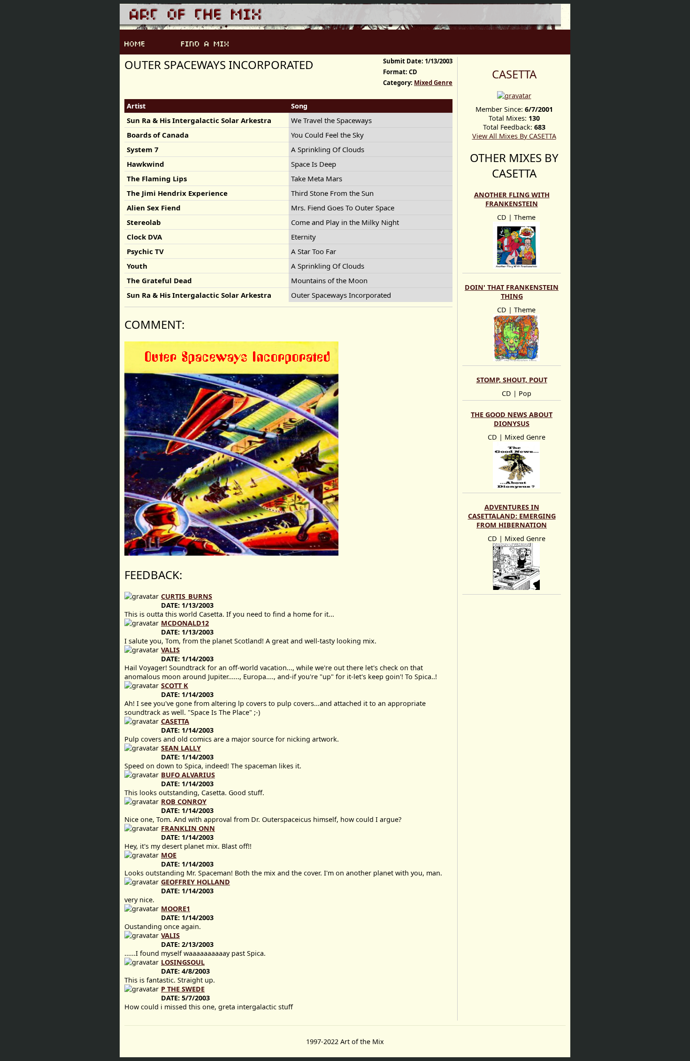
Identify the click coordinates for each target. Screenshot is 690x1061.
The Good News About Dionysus (511, 419)
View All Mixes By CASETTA (514, 136)
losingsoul (183, 962)
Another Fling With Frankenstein (512, 199)
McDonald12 (185, 623)
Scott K (174, 685)
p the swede (183, 988)
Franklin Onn (188, 828)
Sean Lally (181, 747)
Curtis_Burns (186, 596)
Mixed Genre (433, 82)
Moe (168, 855)
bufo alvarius (188, 774)
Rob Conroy (184, 801)
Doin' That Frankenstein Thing (512, 292)
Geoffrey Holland (195, 881)
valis (170, 649)
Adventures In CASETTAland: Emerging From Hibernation (512, 516)
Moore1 (175, 908)
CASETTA (514, 74)
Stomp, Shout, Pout (511, 379)
